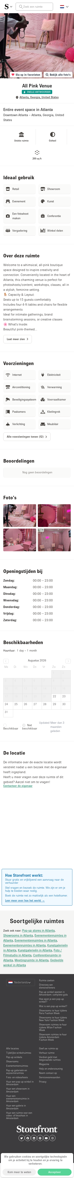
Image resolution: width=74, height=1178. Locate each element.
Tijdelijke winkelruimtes (18, 1052)
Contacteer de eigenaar (17, 785)
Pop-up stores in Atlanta (38, 930)
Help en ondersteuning (51, 1068)
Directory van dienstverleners (47, 986)
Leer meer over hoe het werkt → (25, 900)
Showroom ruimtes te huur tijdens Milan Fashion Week (53, 1027)
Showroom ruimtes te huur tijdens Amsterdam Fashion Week (53, 1037)
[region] (37, 834)
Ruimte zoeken (46, 980)
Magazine (44, 1064)
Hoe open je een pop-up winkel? (51, 1000)
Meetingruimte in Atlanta (32, 960)
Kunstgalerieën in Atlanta (35, 950)
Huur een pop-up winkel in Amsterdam (20, 1083)
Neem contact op (48, 1073)
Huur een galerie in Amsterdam (16, 1107)
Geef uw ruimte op (48, 1048)
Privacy (42, 1081)
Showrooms (12, 1061)
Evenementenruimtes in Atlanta (36, 940)
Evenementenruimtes (17, 1065)
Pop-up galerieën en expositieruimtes (16, 1071)
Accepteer (54, 1172)
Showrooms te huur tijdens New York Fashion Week (53, 1018)
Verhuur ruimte (46, 1052)
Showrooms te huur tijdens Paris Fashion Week (53, 1011)
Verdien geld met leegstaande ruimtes (50, 1058)
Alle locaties (12, 1048)
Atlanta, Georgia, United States (39, 97)
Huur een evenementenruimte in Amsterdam (17, 1098)
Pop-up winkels (14, 1057)
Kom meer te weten (19, 1172)
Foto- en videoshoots (17, 1077)
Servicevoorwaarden (49, 1077)
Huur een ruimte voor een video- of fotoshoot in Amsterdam (19, 1115)
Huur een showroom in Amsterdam (17, 1090)
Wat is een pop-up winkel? (53, 1006)
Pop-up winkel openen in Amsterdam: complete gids (53, 993)
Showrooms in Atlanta (18, 935)
